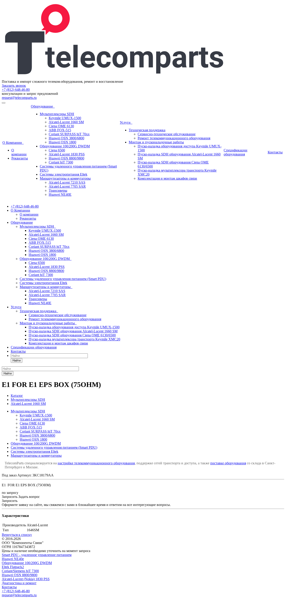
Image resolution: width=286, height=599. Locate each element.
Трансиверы (58, 190)
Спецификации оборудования (235, 152)
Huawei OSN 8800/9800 (66, 158)
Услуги (126, 122)
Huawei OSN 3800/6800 (66, 138)
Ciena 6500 (57, 150)
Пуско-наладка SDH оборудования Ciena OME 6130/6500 (72, 335)
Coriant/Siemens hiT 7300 (20, 571)
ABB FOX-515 (60, 130)
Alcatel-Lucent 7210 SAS (67, 182)
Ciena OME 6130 (61, 126)
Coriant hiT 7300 (61, 162)
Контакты (275, 152)
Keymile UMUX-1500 (65, 118)
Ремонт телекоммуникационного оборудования (174, 138)
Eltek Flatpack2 (13, 567)
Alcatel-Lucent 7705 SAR (67, 186)
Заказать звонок (14, 85)
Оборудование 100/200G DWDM (65, 146)
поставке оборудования (228, 463)
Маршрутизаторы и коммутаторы (65, 178)
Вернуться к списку (17, 535)
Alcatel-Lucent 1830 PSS (67, 154)
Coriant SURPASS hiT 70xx (69, 134)
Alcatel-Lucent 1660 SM (66, 122)
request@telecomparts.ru (19, 98)
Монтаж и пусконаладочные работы (156, 142)
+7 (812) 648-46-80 (16, 89)
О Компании (13, 142)
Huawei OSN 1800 (62, 142)
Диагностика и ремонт (19, 583)
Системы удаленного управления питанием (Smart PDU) (63, 279)
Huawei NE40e (13, 559)
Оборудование (43, 106)
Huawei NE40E (60, 194)
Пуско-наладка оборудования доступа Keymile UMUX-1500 (74, 327)
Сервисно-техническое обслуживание (167, 134)
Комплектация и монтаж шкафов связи (167, 178)
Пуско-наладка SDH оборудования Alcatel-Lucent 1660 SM (73, 331)
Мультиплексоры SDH (57, 114)
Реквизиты (19, 158)
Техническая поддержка (147, 130)
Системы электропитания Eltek (63, 174)
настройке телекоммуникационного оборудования (96, 463)
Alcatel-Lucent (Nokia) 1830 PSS (26, 579)
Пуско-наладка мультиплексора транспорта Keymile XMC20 (74, 339)
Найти (17, 360)
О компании (19, 152)
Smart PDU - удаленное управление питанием (37, 555)
